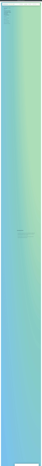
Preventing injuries (7, 23)
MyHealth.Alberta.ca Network (21, 0)
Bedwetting (6, 19)
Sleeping (5, 16)
